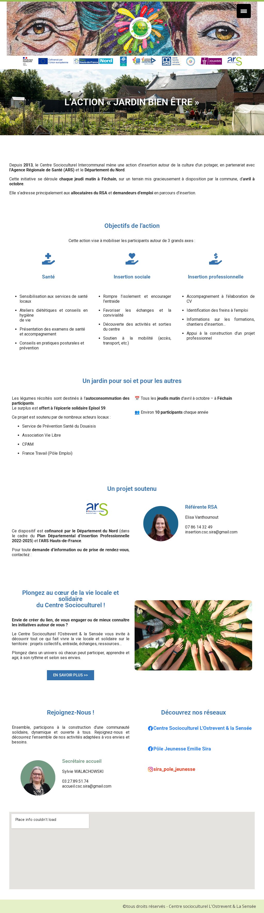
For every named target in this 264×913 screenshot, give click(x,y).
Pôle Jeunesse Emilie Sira (182, 749)
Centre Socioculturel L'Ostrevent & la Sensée (202, 728)
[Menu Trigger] (244, 11)
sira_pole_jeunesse (174, 769)
